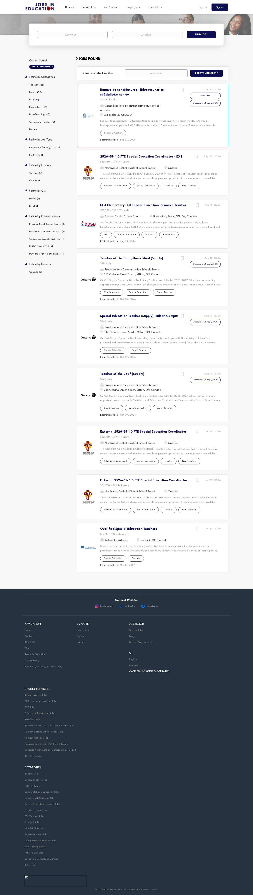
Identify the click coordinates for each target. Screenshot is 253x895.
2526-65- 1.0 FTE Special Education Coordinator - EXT (141, 156)
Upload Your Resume (140, 642)
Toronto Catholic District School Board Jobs (49, 726)
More (32, 129)
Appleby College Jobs (36, 738)
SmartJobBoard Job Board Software (140, 890)
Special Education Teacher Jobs (42, 804)
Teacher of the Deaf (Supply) (122, 374)
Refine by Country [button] (39, 264)
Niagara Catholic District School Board (46, 744)
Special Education (40, 67)
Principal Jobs (32, 822)
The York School (33, 756)
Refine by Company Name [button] (44, 216)
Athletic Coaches (34, 853)
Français (133, 665)
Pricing (80, 642)
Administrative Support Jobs (41, 840)
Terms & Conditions (36, 654)
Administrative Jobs (36, 695)
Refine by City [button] (37, 191)
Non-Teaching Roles (36, 847)
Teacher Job (31, 774)
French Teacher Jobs (36, 810)
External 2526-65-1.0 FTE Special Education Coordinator (143, 431)
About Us (30, 642)
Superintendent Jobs (36, 834)
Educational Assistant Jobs (40, 713)
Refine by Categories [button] (41, 77)
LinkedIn (130, 606)
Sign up (220, 7)
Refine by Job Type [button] (40, 139)
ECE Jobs (30, 707)
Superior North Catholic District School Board (50, 750)
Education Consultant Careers (41, 859)
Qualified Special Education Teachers (128, 529)
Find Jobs (201, 34)
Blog (27, 648)
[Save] (182, 90)
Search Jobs (136, 630)
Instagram (106, 606)
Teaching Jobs (32, 719)
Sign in (203, 7)
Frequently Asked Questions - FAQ (43, 666)
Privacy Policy (32, 660)
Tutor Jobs (30, 865)
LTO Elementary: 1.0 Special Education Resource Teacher (143, 205)
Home (28, 630)
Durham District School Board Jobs (44, 732)
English (133, 659)
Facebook (152, 606)
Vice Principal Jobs (35, 828)
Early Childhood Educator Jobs (42, 792)
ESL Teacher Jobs (34, 816)
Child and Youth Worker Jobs (41, 701)
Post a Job (83, 630)
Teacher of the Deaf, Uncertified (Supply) (131, 258)
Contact (29, 636)
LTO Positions (32, 786)
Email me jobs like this (98, 73)
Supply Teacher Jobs (36, 780)
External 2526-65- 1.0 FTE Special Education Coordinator (143, 480)
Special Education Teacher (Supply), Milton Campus (139, 316)
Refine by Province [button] (39, 165)
